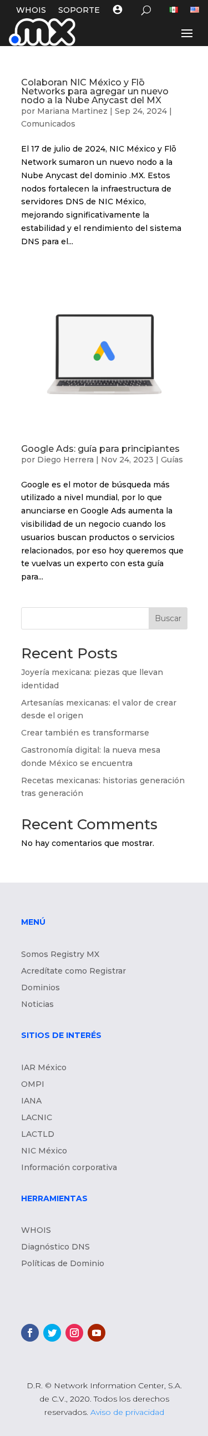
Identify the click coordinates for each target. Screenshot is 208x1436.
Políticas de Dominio (62, 1263)
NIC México (44, 1151)
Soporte (79, 10)
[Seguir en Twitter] (52, 1333)
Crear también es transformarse (85, 733)
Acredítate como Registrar (73, 971)
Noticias (37, 1004)
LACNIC (36, 1117)
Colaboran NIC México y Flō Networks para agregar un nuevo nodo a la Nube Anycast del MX (95, 91)
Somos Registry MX (60, 954)
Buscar (168, 618)
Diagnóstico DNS (55, 1247)
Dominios (40, 988)
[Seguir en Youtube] (96, 1333)
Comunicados (48, 124)
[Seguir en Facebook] (30, 1333)
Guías (172, 460)
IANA (31, 1101)
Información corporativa (69, 1167)
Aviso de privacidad (127, 1412)
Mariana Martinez (72, 111)
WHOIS (31, 10)
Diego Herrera (65, 460)
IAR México (44, 1068)
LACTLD (37, 1134)
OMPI (32, 1084)
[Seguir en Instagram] (74, 1333)
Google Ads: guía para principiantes (101, 449)
